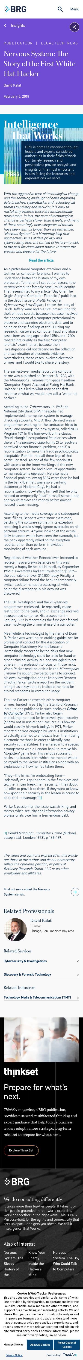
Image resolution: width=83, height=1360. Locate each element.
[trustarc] (69, 1355)
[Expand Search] (60, 9)
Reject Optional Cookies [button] (67, 1344)
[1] (40, 797)
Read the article (41, 260)
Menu (74, 9)
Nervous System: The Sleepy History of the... (13, 1263)
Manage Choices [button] (13, 1344)
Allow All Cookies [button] (40, 1344)
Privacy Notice (14, 1355)
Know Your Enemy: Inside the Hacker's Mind (36, 1263)
